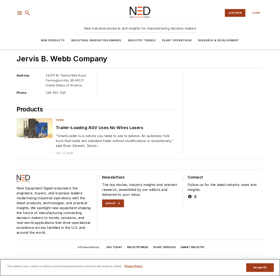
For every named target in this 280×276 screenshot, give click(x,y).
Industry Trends (142, 40)
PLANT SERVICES (164, 247)
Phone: (22, 92)
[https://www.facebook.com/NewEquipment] (190, 197)
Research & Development (218, 40)
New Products (53, 40)
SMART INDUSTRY (193, 247)
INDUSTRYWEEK (137, 247)
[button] (20, 13)
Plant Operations (177, 40)
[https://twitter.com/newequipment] (195, 197)
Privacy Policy (133, 266)
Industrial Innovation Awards (96, 40)
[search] (27, 13)
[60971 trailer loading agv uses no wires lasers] (34, 128)
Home (60, 119)
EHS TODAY (114, 247)
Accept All (259, 267)
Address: (23, 75)
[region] (140, 267)
